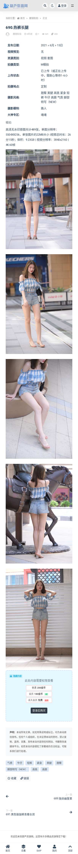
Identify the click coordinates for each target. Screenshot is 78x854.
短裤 (29, 762)
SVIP (39, 850)
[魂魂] (8, 34)
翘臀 (59, 762)
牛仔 (19, 762)
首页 (22, 18)
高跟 (44, 769)
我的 (54, 850)
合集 (23, 850)
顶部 (70, 850)
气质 (9, 762)
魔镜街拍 (33, 18)
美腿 (49, 762)
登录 (63, 5)
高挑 (34, 769)
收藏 (13, 778)
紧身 (39, 762)
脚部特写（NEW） (17, 769)
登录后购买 (39, 710)
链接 (26, 778)
